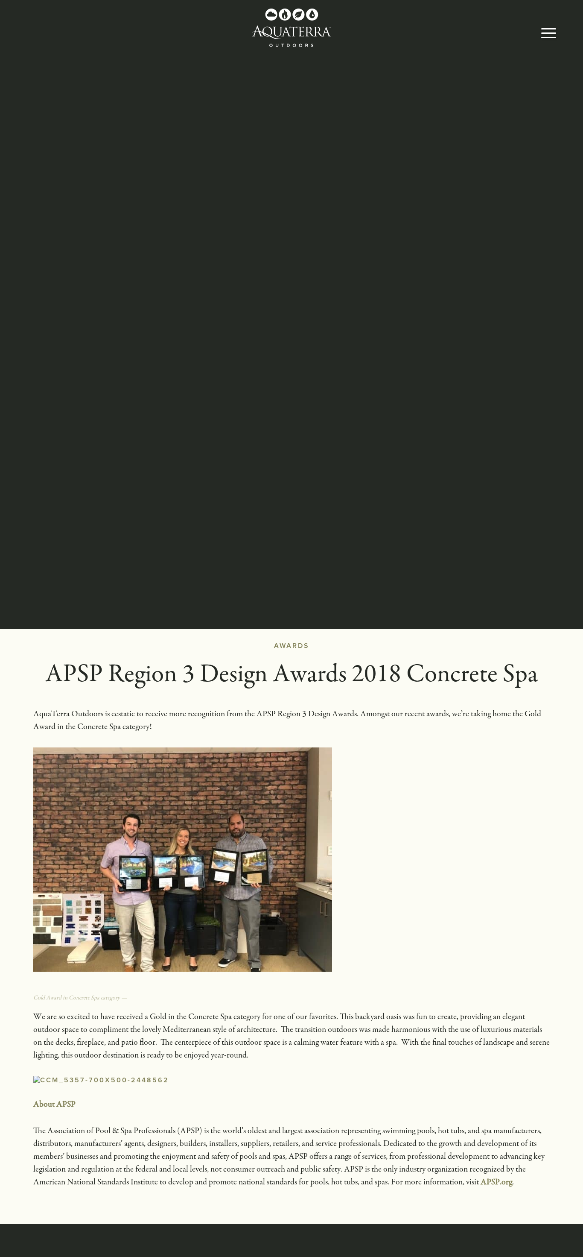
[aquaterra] (291, 28)
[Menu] (549, 34)
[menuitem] (549, 34)
